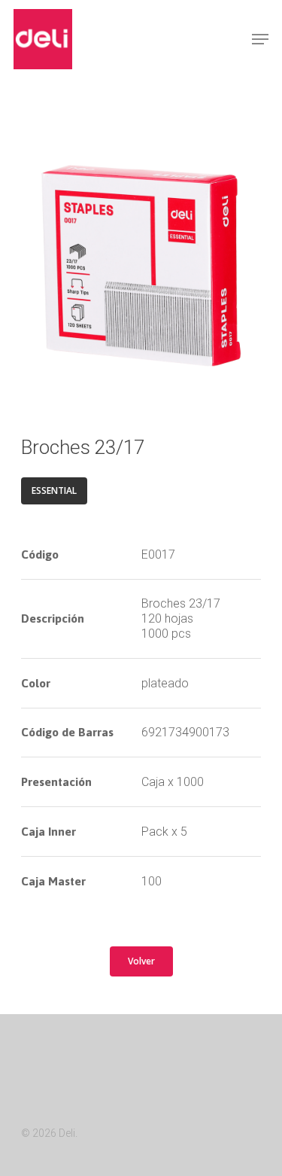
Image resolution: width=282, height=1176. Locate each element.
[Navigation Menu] (260, 39)
